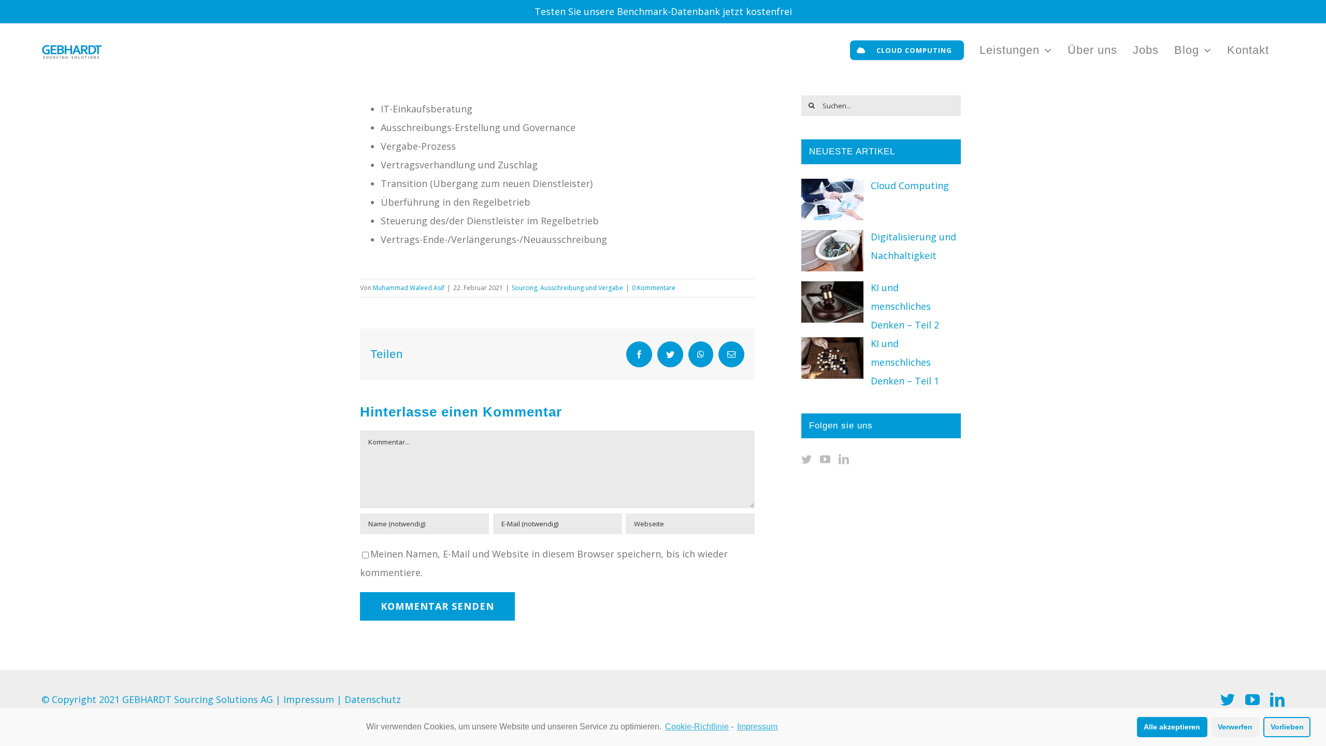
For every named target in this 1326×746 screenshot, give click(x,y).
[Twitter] (806, 459)
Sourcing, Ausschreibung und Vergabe (567, 287)
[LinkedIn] (844, 459)
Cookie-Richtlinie (697, 726)
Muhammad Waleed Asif (408, 287)
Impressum (308, 699)
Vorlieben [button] (1287, 727)
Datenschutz (372, 699)
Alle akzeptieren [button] (1172, 727)
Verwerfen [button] (1235, 727)
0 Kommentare (653, 287)
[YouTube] (825, 459)
